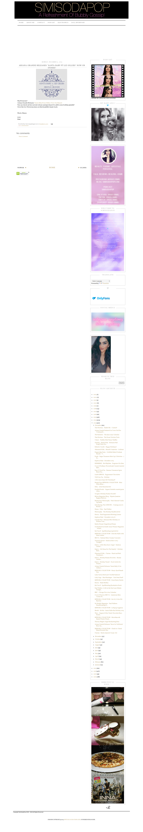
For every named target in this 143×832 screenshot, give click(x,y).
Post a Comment (23, 136)
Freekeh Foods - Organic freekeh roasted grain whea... (109, 490)
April (97, 656)
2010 (95, 674)
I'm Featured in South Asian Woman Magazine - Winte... (109, 527)
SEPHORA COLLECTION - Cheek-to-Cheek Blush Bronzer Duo (108, 629)
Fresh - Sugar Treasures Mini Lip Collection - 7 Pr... (109, 457)
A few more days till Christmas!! (105, 480)
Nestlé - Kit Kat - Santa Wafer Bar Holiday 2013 (109, 610)
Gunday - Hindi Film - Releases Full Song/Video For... (106, 443)
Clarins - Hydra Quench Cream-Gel (106, 633)
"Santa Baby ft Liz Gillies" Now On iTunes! (48, 103)
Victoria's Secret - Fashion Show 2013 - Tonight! (107, 541)
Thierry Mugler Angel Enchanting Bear (107, 622)
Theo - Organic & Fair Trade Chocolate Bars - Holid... (109, 614)
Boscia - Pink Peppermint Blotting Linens (108, 515)
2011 (94, 671)
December (98, 425)
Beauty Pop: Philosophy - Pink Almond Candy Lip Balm (109, 501)
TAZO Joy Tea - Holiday (102, 477)
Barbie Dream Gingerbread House (105, 524)
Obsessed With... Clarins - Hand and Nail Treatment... (108, 554)
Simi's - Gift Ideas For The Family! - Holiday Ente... (109, 550)
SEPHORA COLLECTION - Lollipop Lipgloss (109, 608)
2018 (95, 409)
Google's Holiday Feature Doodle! (105, 494)
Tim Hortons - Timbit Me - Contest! (106, 428)
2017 (95, 412)
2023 (95, 395)
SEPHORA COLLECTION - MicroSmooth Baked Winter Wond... (107, 618)
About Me (30, 23)
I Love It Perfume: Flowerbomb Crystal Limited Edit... (109, 467)
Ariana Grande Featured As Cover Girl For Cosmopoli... (108, 431)
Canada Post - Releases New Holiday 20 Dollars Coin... (107, 520)
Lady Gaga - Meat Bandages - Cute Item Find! (109, 577)
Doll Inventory (78, 23)
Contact (41, 23)
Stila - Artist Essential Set (103, 487)
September (98, 642)
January (97, 665)
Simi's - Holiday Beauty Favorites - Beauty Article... (108, 558)
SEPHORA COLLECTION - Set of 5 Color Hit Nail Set (108, 600)
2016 (95, 414)
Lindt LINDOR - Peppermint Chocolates (107, 475)
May (96, 653)
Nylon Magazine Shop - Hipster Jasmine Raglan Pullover (107, 497)
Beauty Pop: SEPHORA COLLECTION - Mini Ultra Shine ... (108, 483)
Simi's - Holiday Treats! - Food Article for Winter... (108, 563)
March (97, 659)
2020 (95, 403)
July (96, 648)
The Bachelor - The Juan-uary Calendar (107, 435)
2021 (95, 400)
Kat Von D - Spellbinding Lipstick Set (106, 531)
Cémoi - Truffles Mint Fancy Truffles (106, 440)
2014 (95, 420)
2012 (95, 668)
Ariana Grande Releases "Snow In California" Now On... (109, 625)
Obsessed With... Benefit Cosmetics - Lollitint (109, 450)
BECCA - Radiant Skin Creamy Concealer (108, 538)
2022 (95, 397)
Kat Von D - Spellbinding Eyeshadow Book (108, 585)
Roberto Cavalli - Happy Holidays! (106, 447)
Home (21, 23)
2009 (95, 677)
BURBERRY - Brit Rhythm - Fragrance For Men (109, 463)
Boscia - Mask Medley (101, 583)
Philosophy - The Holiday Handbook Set (107, 512)
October (97, 639)
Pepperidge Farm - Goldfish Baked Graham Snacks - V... (108, 453)
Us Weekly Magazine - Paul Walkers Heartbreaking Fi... (106, 604)
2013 (95, 423)
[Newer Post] (21, 167)
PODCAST (51, 23)
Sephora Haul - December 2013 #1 (105, 517)
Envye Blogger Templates (72, 819)
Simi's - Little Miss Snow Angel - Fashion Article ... (108, 546)
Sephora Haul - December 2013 (104, 461)
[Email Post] (51, 124)
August (97, 645)
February (98, 662)
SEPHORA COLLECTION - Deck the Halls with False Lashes (109, 534)
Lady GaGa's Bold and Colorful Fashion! (107, 575)
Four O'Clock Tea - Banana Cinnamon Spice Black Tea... (108, 471)
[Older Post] (82, 167)
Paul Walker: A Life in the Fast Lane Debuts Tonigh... (108, 589)
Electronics (63, 23)
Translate (106, 283)
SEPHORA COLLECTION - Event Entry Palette (109, 580)
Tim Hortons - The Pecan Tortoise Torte (107, 437)
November (98, 636)
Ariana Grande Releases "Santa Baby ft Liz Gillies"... (108, 567)
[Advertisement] (71, 40)
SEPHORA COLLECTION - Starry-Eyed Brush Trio (109, 571)
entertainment (25, 125)
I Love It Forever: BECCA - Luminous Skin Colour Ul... (108, 596)
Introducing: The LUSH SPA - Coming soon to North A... (109, 506)
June (96, 651)
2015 (95, 417)
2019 (95, 406)
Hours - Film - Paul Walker (103, 509)
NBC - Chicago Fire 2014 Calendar (105, 592)
